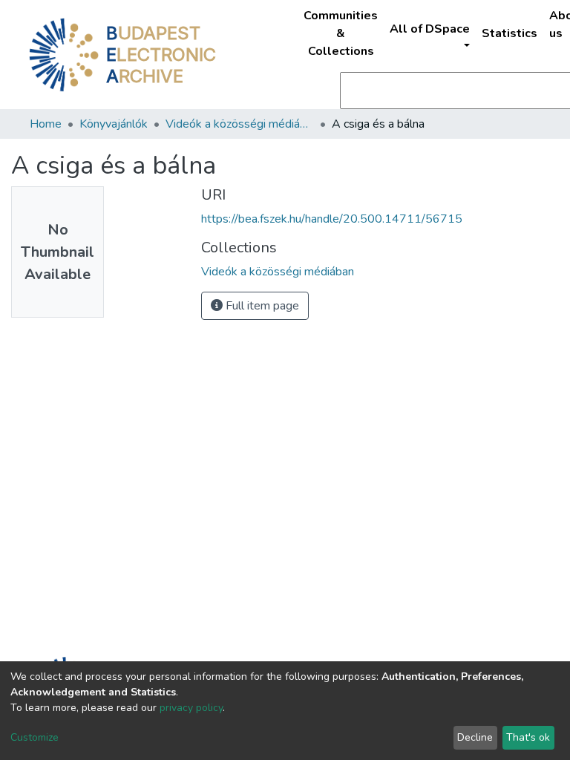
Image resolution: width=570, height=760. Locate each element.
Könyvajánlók (113, 124)
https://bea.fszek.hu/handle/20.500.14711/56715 (331, 219)
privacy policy (191, 708)
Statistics (509, 33)
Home (46, 124)
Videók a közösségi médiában (240, 124)
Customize (34, 737)
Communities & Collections (341, 33)
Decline (475, 737)
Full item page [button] (261, 306)
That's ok (528, 737)
